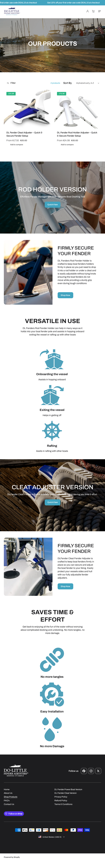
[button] (99, 11)
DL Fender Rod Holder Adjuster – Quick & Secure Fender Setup (77, 134)
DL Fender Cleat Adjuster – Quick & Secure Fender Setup (24, 134)
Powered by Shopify (12, 857)
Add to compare (16, 145)
